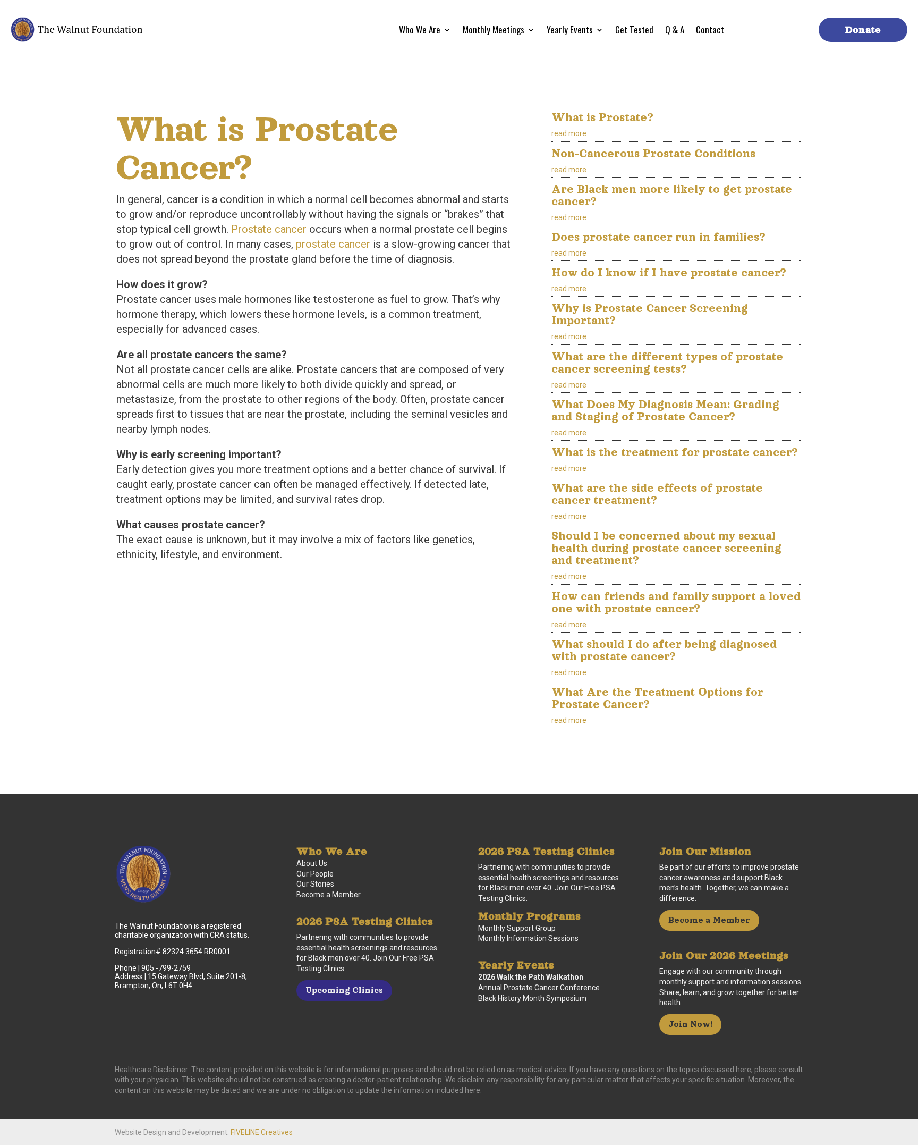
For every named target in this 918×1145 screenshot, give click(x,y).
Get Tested (634, 31)
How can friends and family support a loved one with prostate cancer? (676, 602)
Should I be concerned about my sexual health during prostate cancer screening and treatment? (666, 547)
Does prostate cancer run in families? (658, 237)
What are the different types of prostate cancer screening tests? (667, 362)
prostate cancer (333, 244)
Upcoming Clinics (344, 990)
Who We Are (419, 31)
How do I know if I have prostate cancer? (668, 272)
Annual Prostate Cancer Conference (539, 987)
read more (568, 133)
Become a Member (328, 894)
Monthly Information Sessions (528, 938)
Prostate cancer (269, 229)
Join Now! (690, 1024)
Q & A (674, 31)
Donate (863, 29)
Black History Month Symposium (532, 998)
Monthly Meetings (493, 31)
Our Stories (315, 884)
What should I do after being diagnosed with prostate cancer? (664, 650)
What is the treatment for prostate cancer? (674, 452)
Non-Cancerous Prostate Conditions (653, 153)
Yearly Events (570, 31)
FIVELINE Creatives (262, 1132)
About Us (311, 863)
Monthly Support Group (517, 928)
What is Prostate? (602, 117)
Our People (315, 874)
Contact (710, 31)
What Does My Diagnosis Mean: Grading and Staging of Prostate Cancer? (665, 410)
